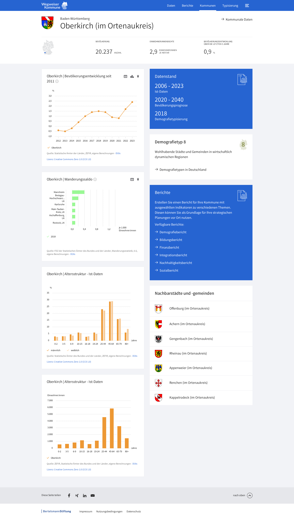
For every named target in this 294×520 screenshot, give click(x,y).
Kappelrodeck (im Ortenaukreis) (192, 397)
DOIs (118, 153)
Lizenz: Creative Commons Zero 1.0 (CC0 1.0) (69, 159)
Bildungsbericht (171, 240)
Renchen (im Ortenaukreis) (188, 383)
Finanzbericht (169, 247)
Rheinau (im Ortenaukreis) (188, 353)
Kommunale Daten (239, 19)
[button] (69, 495)
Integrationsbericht (173, 255)
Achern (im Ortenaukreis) (187, 324)
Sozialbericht (169, 270)
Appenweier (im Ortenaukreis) (190, 368)
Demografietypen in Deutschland (183, 170)
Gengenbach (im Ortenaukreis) (191, 339)
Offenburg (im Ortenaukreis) (189, 308)
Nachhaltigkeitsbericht (176, 263)
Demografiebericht (173, 232)
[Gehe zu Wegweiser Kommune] (55, 6)
